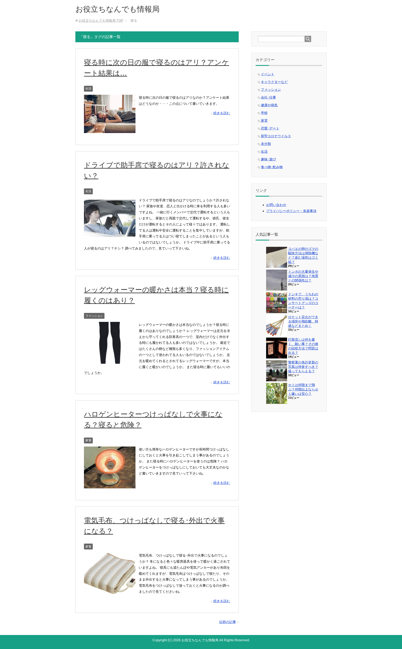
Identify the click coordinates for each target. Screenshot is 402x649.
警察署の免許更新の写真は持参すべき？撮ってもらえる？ (303, 367)
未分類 (266, 144)
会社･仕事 (268, 97)
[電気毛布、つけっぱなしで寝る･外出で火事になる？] (109, 591)
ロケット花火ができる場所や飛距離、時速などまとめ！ (303, 321)
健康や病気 (269, 105)
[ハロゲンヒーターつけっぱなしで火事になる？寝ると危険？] (109, 485)
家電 (88, 440)
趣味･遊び (268, 159)
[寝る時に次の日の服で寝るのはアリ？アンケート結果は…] (109, 130)
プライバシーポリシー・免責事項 (291, 211)
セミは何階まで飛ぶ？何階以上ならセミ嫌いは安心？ (303, 389)
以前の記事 (227, 622)
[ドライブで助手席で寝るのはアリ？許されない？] (109, 236)
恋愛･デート (270, 128)
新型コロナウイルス (276, 136)
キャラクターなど (274, 82)
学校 (264, 113)
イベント (267, 74)
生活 (88, 88)
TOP (101, 20)
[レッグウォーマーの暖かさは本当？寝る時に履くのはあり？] (109, 360)
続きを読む (221, 113)
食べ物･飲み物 (272, 167)
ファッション (94, 315)
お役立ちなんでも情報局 (117, 9)
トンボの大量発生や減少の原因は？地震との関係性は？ (303, 276)
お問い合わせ (276, 205)
